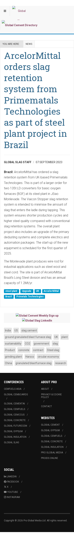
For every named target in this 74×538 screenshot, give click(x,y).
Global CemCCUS (14, 414)
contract (38, 350)
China (8, 363)
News (29, 44)
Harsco (29, 356)
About (45, 389)
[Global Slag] (20, 11)
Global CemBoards (16, 394)
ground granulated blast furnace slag (28, 337)
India (8, 330)
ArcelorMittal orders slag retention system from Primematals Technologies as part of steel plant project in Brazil (35, 100)
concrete (23, 350)
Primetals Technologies (30, 296)
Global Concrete (15, 420)
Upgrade (27, 291)
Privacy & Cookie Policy (51, 396)
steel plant (11, 291)
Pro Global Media (52, 452)
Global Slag (11, 442)
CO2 (27, 343)
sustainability (13, 343)
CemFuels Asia (12, 389)
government (41, 343)
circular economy (48, 356)
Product (10, 350)
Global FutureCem (15, 425)
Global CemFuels (14, 409)
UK (38, 291)
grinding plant (13, 356)
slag (55, 343)
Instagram (13, 497)
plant (64, 337)
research (60, 363)
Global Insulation (15, 437)
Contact (46, 406)
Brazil (8, 296)
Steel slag (53, 350)
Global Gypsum (13, 431)
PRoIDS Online (49, 458)
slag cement (29, 330)
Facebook (13, 481)
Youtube (12, 492)
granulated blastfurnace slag (34, 363)
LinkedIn (12, 476)
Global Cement (50, 424)
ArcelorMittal (51, 291)
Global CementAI (14, 403)
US (16, 330)
